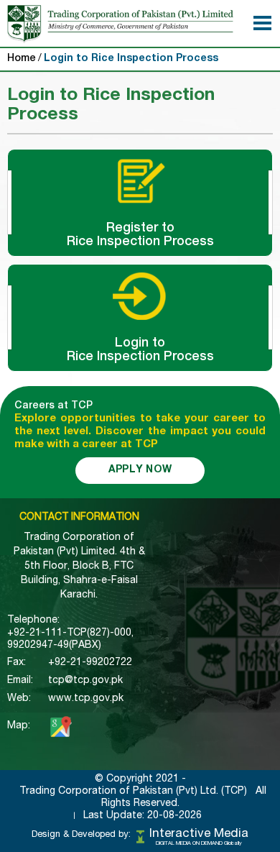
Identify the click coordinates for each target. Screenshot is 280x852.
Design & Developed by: (81, 835)
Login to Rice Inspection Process (131, 59)
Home (21, 59)
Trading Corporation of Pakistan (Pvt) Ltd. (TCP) (133, 792)
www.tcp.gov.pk (85, 699)
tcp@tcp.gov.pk (85, 681)
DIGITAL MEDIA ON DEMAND (199, 843)
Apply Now (140, 470)
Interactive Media (198, 834)
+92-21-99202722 (90, 663)
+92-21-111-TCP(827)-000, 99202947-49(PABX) (70, 639)
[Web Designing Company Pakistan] (140, 836)
